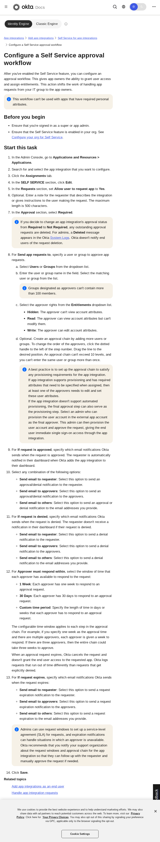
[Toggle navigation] (154, 7)
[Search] (115, 6)
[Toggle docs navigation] (6, 7)
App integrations (14, 38)
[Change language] (123, 7)
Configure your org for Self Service (37, 137)
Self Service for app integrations (77, 38)
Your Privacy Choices (55, 817)
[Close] (155, 811)
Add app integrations (41, 38)
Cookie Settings (80, 833)
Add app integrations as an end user (38, 786)
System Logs (59, 238)
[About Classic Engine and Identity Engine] (66, 24)
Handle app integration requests (35, 793)
